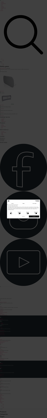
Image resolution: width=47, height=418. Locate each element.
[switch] (19, 213)
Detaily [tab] (23, 203)
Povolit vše (34, 216)
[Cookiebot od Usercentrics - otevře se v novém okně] (36, 201)
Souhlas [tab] (12, 203)
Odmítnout (23, 216)
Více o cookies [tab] (34, 203)
